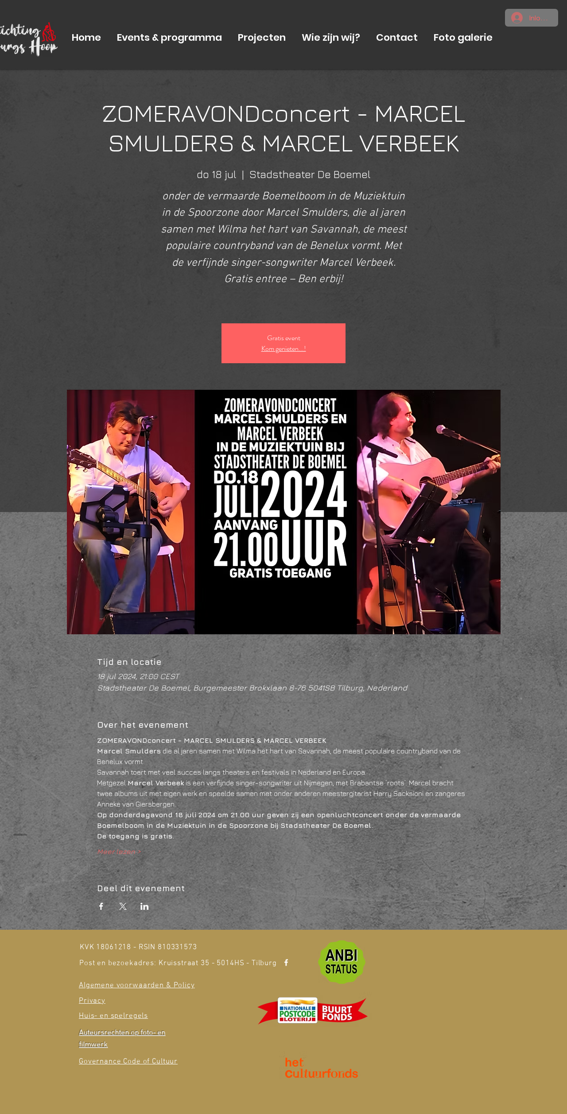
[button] (169, 37)
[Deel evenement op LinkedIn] (144, 906)
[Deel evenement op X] (123, 906)
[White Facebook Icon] (286, 962)
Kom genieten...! (283, 348)
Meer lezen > (119, 851)
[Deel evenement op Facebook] (101, 906)
